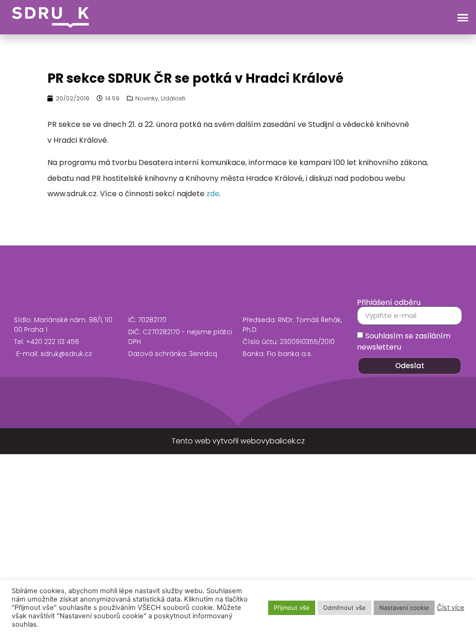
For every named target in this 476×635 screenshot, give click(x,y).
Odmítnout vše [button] (344, 607)
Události (173, 98)
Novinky (146, 98)
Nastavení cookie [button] (404, 607)
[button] (463, 17)
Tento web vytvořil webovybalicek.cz (238, 441)
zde (212, 193)
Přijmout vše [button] (292, 607)
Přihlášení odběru (389, 302)
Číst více (450, 607)
